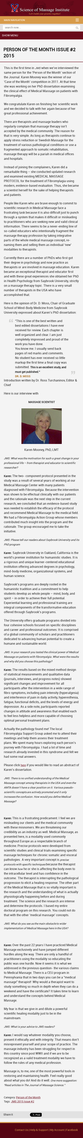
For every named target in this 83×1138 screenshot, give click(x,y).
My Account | (57, 1130)
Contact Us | (22, 1130)
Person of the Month (28, 1097)
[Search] (77, 28)
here (23, 765)
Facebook (72, 1130)
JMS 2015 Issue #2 (22, 1101)
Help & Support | (40, 1130)
